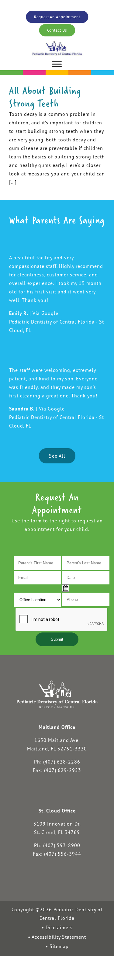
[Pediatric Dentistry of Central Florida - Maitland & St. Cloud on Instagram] (57, 792)
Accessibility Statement (59, 937)
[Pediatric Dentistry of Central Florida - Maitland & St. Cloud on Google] (75, 792)
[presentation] (62, 620)
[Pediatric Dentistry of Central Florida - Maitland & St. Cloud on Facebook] (38, 792)
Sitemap (59, 946)
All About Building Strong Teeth (45, 97)
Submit (57, 639)
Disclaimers (59, 927)
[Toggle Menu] (57, 64)
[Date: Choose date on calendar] (65, 588)
